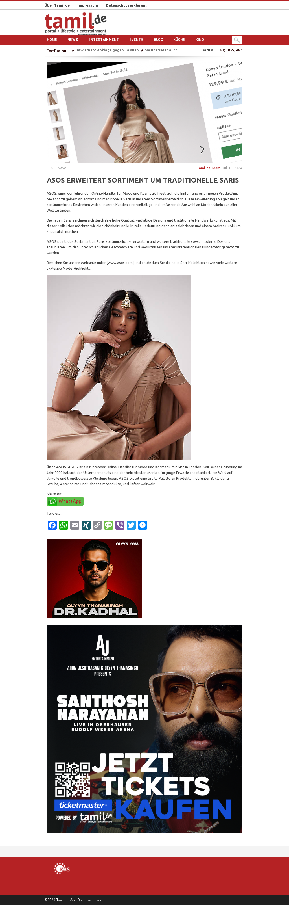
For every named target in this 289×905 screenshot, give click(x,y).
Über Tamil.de (57, 5)
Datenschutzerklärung (127, 5)
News (72, 39)
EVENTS (136, 39)
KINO (200, 39)
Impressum (88, 5)
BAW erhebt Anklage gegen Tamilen (107, 50)
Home (52, 39)
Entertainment (103, 39)
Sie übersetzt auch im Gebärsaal (173, 50)
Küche (179, 39)
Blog (158, 39)
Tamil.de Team (208, 168)
